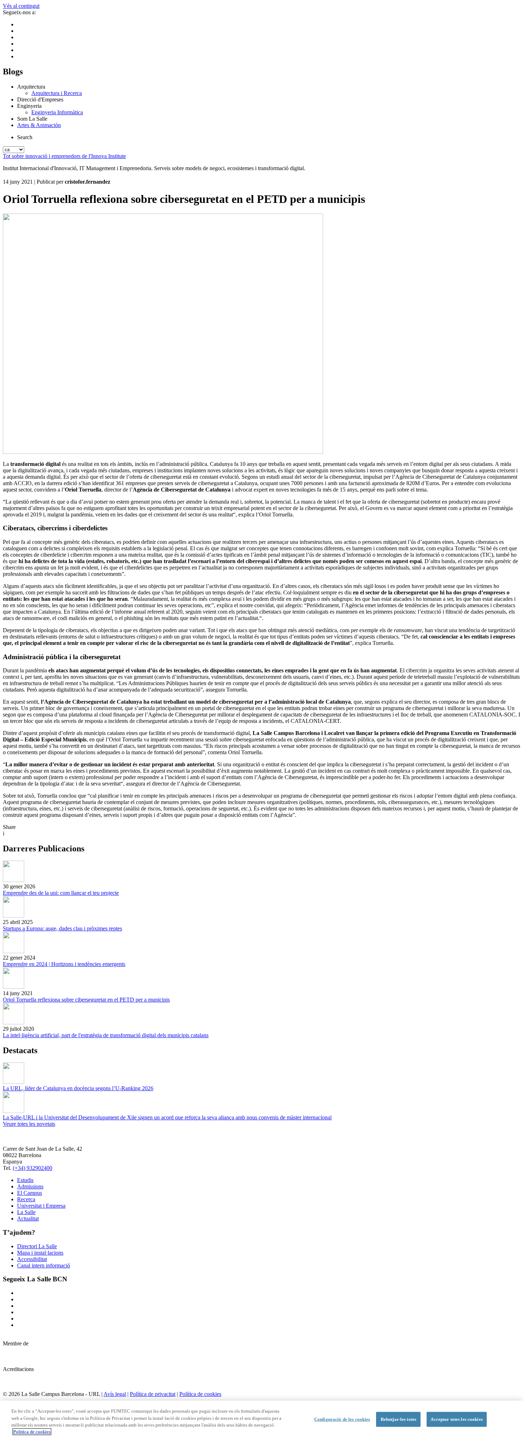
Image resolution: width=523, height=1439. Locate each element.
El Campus (29, 1193)
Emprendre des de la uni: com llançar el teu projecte (61, 893)
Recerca (26, 1199)
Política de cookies (200, 1394)
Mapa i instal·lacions (40, 1253)
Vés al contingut (21, 6)
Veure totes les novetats (29, 1124)
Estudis (25, 1180)
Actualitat (28, 1218)
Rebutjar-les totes (398, 1419)
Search (24, 137)
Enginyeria (29, 106)
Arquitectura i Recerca (56, 93)
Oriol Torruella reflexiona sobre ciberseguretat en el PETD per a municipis (86, 1000)
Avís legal (115, 1394)
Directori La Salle (37, 1246)
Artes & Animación (39, 125)
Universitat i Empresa (41, 1206)
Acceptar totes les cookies (456, 1419)
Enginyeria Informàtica (57, 112)
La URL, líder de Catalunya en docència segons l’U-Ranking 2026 (78, 1088)
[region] (261, 1420)
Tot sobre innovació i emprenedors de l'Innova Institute (64, 156)
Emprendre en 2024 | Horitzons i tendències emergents (64, 964)
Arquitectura (31, 87)
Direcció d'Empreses (40, 99)
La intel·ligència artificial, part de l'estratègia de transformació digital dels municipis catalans (105, 1035)
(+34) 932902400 (32, 1168)
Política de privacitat (152, 1394)
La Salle (26, 1212)
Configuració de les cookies (342, 1419)
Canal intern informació (43, 1265)
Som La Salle (32, 119)
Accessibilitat (32, 1259)
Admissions (30, 1186)
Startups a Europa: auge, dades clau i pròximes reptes (62, 928)
